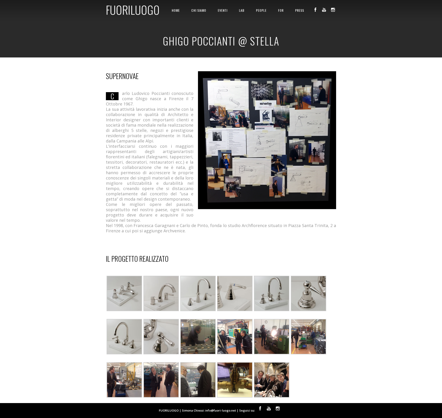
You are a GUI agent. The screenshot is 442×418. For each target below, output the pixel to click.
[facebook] (315, 9)
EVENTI (222, 10)
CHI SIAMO (198, 10)
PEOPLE (261, 10)
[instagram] (333, 9)
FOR (281, 10)
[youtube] (324, 9)
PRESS (299, 10)
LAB (241, 10)
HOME (176, 10)
